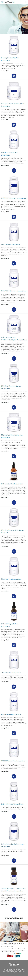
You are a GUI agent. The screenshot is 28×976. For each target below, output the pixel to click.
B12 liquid (12, 484)
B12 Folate (12, 804)
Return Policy (9, 944)
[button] (14, 76)
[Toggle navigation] (26, 2)
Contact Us (15, 943)
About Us (3, 943)
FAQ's (14, 944)
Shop (6, 943)
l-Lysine (11, 579)
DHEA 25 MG (13, 198)
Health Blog (10, 943)
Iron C (10, 244)
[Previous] (2, 931)
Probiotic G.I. (13, 761)
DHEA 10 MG (13, 291)
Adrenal (11, 714)
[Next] (25, 931)
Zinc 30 (11, 673)
